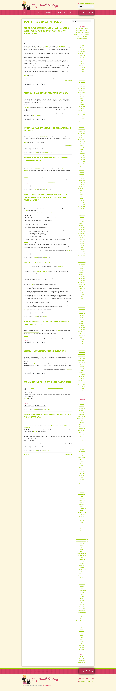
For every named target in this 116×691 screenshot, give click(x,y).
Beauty (81, 420)
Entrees (81, 481)
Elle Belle (82, 479)
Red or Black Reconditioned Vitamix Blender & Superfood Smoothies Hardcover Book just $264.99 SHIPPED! (46, 31)
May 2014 (82, 270)
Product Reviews (81, 576)
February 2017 (81, 202)
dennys (81, 463)
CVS (82, 455)
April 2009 (82, 395)
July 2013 (82, 290)
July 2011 (82, 339)
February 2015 (81, 251)
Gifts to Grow (82, 500)
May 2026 (82, 45)
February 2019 (81, 153)
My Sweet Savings (82, 555)
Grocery (82, 506)
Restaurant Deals (82, 590)
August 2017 (82, 190)
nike (82, 557)
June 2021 (82, 98)
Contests (82, 434)
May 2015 (82, 245)
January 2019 (82, 155)
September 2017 (81, 188)
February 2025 (81, 49)
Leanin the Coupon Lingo (82, 539)
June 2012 (82, 317)
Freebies (82, 498)
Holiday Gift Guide (82, 512)
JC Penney (82, 524)
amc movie (81, 406)
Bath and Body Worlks (82, 418)
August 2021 (82, 94)
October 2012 (82, 309)
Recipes (59, 12)
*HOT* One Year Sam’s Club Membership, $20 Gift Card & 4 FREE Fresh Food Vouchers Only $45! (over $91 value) (46, 197)
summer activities (82, 623)
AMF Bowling (82, 408)
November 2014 (81, 258)
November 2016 (81, 209)
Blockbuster (82, 426)
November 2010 (81, 356)
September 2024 (81, 53)
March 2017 (81, 200)
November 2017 (81, 184)
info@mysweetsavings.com (87, 3)
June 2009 (82, 391)
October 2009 (82, 382)
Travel (81, 637)
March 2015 (81, 249)
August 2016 (82, 215)
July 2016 (82, 217)
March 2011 (81, 348)
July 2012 (82, 315)
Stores (48, 12)
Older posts (27, 454)
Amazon (82, 402)
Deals (81, 461)
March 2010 (81, 372)
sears (82, 602)
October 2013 (82, 284)
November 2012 (81, 307)
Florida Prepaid (81, 494)
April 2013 (82, 296)
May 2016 (82, 221)
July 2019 (82, 143)
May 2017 (82, 196)
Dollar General (81, 471)
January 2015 (82, 254)
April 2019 (82, 149)
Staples (81, 614)
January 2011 (82, 352)
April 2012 (82, 321)
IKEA (82, 518)
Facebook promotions (82, 486)
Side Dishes (81, 606)
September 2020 (81, 114)
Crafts (81, 453)
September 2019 (81, 139)
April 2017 (82, 198)
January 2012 (82, 327)
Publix (81, 578)
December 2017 (81, 182)
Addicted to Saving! (68, 80)
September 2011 (81, 335)
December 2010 (81, 354)
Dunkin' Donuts (81, 473)
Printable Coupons (82, 573)
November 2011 (81, 331)
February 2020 (81, 129)
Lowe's (81, 545)
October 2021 (82, 90)
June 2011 (82, 341)
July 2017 (82, 192)
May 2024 (82, 59)
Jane (82, 522)
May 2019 (82, 147)
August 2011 (82, 337)
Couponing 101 (81, 447)
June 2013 (82, 292)
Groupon (82, 510)
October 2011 (82, 333)
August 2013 (82, 288)
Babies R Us (81, 414)
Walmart (82, 647)
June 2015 (82, 243)
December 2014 (81, 256)
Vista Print (81, 643)
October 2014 (82, 260)
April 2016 (82, 223)
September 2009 (81, 384)
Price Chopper (82, 571)
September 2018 (81, 164)
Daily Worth (81, 459)
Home (23, 12)
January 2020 (82, 131)
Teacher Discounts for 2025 (81, 30)
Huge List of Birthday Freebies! (82, 32)
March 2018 (81, 176)
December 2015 (81, 231)
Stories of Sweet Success (81, 621)
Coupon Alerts (81, 438)
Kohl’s (81, 537)
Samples (82, 600)
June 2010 (82, 366)
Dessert (82, 465)
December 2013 (81, 280)
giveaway (82, 502)
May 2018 (82, 172)
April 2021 (82, 100)
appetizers (81, 410)
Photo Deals (82, 565)
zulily (43, 88)
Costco (81, 436)
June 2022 (82, 84)
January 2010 (82, 376)
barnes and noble (82, 416)
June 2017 (82, 194)
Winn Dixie (81, 649)
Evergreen (81, 483)
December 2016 (81, 206)
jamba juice (81, 520)
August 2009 (82, 386)
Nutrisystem (82, 559)
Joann (81, 530)
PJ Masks (82, 567)
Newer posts (68, 454)
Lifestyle (82, 543)
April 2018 (82, 174)
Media (65, 12)
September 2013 (81, 286)
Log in (81, 656)
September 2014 (81, 262)
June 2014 (82, 268)
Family (81, 488)
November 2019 (81, 135)
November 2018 (81, 159)
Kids (82, 533)
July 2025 (82, 47)
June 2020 (82, 121)
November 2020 (81, 110)
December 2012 (81, 305)
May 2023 (82, 72)
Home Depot (82, 514)
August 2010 (82, 362)
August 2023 (82, 67)
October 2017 (82, 186)
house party (82, 516)
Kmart (81, 535)
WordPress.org (81, 662)
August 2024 (82, 55)
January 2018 (82, 180)
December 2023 (81, 63)
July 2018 (82, 168)
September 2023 (81, 65)
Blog (54, 12)
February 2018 (81, 178)
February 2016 (81, 227)
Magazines (81, 549)
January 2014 (82, 278)
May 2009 (82, 393)
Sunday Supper (81, 625)
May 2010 (82, 368)
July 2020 (82, 119)
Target (81, 629)
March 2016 (81, 225)
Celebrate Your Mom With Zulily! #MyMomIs (45, 351)
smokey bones (81, 610)
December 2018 (81, 157)
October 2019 (82, 137)
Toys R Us (82, 635)
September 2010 (81, 360)
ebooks (81, 477)
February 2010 (81, 374)
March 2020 (81, 127)
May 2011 (82, 344)
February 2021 (81, 104)
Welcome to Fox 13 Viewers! (82, 28)
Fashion (82, 492)
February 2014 (81, 276)
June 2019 (82, 145)
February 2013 (81, 301)
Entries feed (81, 658)
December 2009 (81, 378)
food (82, 496)
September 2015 (81, 237)
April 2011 (82, 346)
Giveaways (81, 504)
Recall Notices (82, 584)
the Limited (81, 631)
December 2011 (81, 329)
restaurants (81, 592)
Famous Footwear (82, 490)
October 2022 (82, 80)
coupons (82, 449)
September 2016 (81, 213)
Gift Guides (41, 12)
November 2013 (81, 282)
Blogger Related (81, 428)
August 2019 (82, 141)
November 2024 (81, 51)
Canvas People (81, 430)
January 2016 (82, 229)
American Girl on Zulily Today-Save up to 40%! (46, 93)
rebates (81, 582)
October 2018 (82, 161)
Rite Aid (81, 598)
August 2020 (82, 116)
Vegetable (81, 641)
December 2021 (81, 88)
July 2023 (82, 69)
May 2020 (82, 123)
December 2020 (81, 108)
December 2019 (81, 133)
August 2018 (82, 166)
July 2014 (82, 266)
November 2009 (81, 380)
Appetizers (81, 412)
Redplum (82, 588)
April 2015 (82, 247)
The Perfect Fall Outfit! (82, 38)
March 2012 (81, 323)
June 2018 (82, 170)
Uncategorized (35, 88)
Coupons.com (82, 451)
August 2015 (82, 239)
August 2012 (82, 313)
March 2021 (81, 102)
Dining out (81, 467)
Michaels (82, 551)
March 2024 (81, 61)
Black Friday (81, 424)
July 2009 (82, 388)
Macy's (81, 547)
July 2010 (82, 364)
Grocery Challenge (82, 508)
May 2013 (82, 294)
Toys (82, 633)
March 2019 (81, 151)
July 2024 (82, 57)
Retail (81, 594)
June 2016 (82, 219)
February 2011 (81, 350)
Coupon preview (81, 443)
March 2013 (81, 299)
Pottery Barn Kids (82, 569)
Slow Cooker (82, 608)
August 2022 (82, 82)
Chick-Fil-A (81, 432)
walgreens (81, 645)
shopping (82, 604)
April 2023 (82, 74)
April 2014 (82, 272)
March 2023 (81, 76)
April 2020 (82, 125)
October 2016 (82, 211)
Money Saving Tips (81, 553)
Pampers (82, 563)
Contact (71, 12)
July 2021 (82, 96)
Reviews (82, 596)
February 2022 (81, 86)
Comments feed (81, 660)
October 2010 (82, 358)
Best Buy (82, 422)
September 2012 (81, 311)
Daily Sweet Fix (81, 457)
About (28, 12)
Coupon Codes (81, 441)
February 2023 (81, 78)
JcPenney (82, 528)
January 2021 (82, 106)
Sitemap (44, 685)
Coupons (34, 12)
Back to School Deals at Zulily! (39, 263)
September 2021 (81, 92)
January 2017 (82, 204)
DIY (82, 469)
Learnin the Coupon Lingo (82, 541)
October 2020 (82, 112)
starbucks (82, 616)
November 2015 (81, 233)
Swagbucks (81, 627)
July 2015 (82, 241)
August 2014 (82, 264)
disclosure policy (59, 39)
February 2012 (81, 325)
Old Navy (82, 561)
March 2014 (81, 274)
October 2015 (82, 235)
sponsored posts (82, 612)
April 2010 (82, 370)
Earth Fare (81, 475)
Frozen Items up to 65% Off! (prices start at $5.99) (47, 382)
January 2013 (82, 303)
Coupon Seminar (82, 445)
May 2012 (82, 319)
